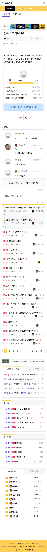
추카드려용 (13, 447)
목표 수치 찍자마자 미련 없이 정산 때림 (19, 304)
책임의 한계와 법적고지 (27, 546)
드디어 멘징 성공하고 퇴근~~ (16, 98)
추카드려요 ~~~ (15, 443)
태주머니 (15, 486)
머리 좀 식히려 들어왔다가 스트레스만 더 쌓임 (22, 340)
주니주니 (15, 478)
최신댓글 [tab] (7, 437)
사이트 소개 (10, 543)
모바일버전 (29, 550)
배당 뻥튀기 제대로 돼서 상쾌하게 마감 (19, 331)
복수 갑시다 (13, 461)
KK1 (13, 508)
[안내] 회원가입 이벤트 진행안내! (15, 361)
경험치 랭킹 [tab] (34, 471)
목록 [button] (41, 190)
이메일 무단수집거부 (9, 546)
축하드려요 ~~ (14, 452)
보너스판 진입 (10, 322)
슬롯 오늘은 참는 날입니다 (14, 94)
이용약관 (21, 543)
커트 (13, 499)
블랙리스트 (21, 8)
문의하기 (19, 550)
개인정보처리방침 (33, 543)
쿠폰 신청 (10, 87)
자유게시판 (6, 14)
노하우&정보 (33, 8)
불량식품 (15, 516)
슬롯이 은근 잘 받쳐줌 (13, 232)
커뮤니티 (10, 8)
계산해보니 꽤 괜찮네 (13, 268)
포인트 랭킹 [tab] (12, 471)
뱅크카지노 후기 (15, 427)
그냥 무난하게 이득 (12, 286)
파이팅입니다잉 (14, 457)
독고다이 (15, 490)
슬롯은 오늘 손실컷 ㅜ (13, 250)
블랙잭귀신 (16, 482)
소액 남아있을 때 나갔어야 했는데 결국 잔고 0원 (22, 295)
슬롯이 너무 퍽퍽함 (12, 277)
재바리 (14, 503)
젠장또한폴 (16, 495)
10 (41, 351)
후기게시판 (17, 14)
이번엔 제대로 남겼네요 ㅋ (14, 259)
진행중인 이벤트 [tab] (12, 369)
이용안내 (42, 546)
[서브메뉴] (44, 8)
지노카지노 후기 (11, 91)
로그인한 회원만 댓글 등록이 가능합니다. (23, 183)
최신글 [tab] (6, 403)
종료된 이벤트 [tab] (34, 368)
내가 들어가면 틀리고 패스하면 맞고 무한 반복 (22, 313)
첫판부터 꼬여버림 (12, 241)
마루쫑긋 (15, 512)
